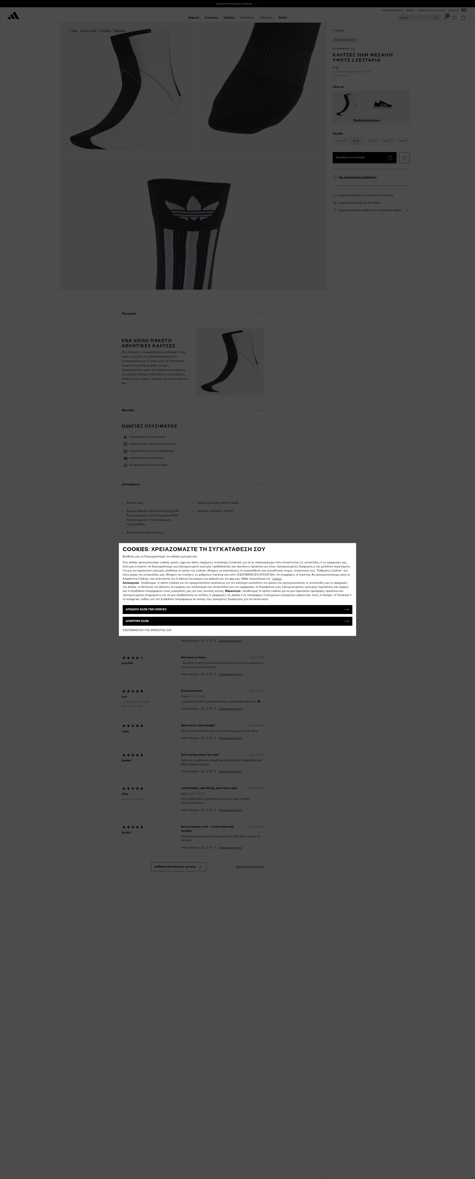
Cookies (276, 579)
